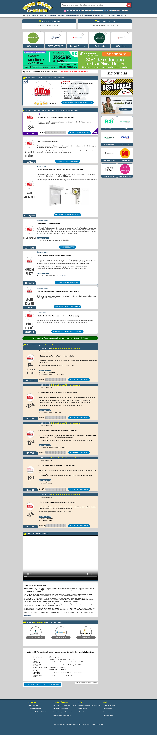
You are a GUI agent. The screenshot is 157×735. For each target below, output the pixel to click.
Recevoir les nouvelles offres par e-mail (77, 102)
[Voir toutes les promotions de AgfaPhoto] (127, 37)
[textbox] (49, 25)
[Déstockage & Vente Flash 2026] (117, 94)
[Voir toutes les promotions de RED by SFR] (113, 121)
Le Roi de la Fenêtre (60, 275)
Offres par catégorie (57, 15)
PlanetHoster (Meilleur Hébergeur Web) (89, 705)
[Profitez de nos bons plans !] (50, 68)
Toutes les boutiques (109, 705)
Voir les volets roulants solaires (67, 307)
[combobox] (49, 25)
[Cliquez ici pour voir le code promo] (55, 133)
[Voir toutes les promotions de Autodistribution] (82, 37)
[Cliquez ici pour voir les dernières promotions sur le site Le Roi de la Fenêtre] (42, 101)
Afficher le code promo (79, 379)
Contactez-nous (108, 715)
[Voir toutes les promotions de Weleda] (105, 37)
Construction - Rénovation (49, 71)
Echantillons (88, 15)
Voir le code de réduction (80, 133)
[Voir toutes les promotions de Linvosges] (109, 158)
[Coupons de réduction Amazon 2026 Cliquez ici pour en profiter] (117, 113)
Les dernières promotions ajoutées (63, 712)
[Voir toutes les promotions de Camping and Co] (125, 127)
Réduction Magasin (117, 15)
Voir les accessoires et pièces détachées (67, 331)
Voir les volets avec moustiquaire (67, 215)
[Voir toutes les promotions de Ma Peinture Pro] (109, 174)
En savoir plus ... (28, 615)
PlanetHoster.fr (82, 708)
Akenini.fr (81, 712)
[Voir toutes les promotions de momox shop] (125, 142)
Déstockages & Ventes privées (62, 715)
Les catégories (36, 71)
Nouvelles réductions (73, 15)
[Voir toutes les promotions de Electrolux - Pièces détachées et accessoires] (60, 37)
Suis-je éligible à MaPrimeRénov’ (67, 282)
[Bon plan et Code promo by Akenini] (37, 7)
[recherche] (129, 5)
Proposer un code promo (61, 708)
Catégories (43, 15)
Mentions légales (33, 705)
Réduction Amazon (101, 15)
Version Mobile (107, 708)
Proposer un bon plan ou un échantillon (65, 705)
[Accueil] (24, 15)
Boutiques (33, 15)
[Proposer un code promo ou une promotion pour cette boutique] (25, 82)
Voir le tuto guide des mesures (67, 161)
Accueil (28, 71)
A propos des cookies (35, 708)
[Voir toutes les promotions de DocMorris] (109, 142)
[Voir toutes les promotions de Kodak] (125, 158)
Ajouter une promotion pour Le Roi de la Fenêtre (42, 684)
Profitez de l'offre (67, 247)
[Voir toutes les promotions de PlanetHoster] (38, 37)
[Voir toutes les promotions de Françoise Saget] (125, 174)
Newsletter (106, 712)
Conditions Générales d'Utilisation (38, 712)
